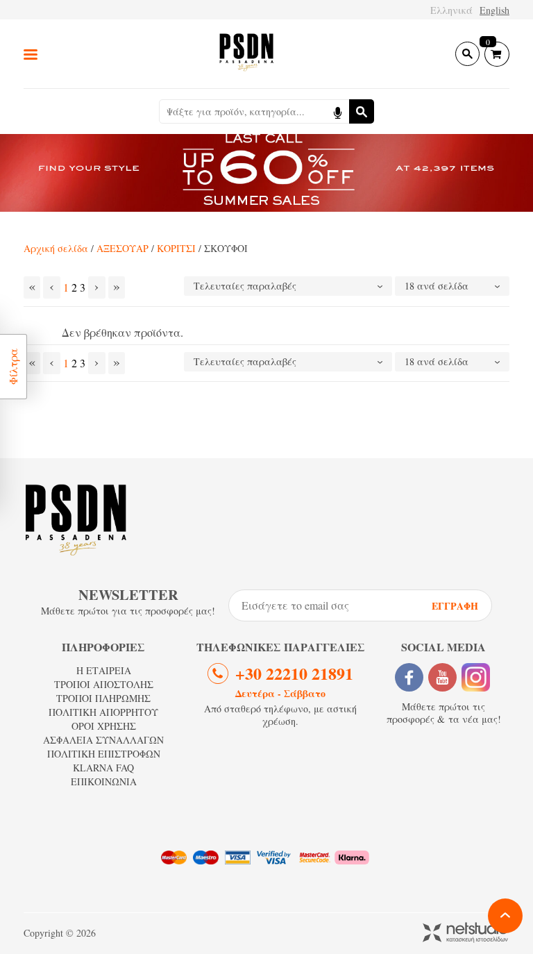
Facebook (409, 677)
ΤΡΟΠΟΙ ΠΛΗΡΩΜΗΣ (103, 698)
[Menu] (30, 54)
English (494, 10)
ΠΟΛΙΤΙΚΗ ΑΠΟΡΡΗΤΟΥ (103, 712)
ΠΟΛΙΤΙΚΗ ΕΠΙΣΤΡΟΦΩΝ (103, 753)
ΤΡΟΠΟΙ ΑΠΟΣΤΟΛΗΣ (103, 684)
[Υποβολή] (361, 111)
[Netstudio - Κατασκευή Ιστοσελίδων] (466, 933)
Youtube (442, 677)
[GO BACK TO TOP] (505, 915)
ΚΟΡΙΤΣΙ (176, 248)
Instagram (476, 677)
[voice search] (337, 111)
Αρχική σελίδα (56, 248)
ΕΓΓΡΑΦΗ (455, 606)
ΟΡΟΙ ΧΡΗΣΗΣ (103, 726)
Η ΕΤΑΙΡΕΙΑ (103, 670)
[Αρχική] (246, 53)
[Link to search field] (467, 54)
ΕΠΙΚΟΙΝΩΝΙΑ (104, 781)
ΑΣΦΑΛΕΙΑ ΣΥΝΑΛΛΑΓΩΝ (103, 739)
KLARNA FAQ (103, 767)
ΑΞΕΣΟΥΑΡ (122, 248)
